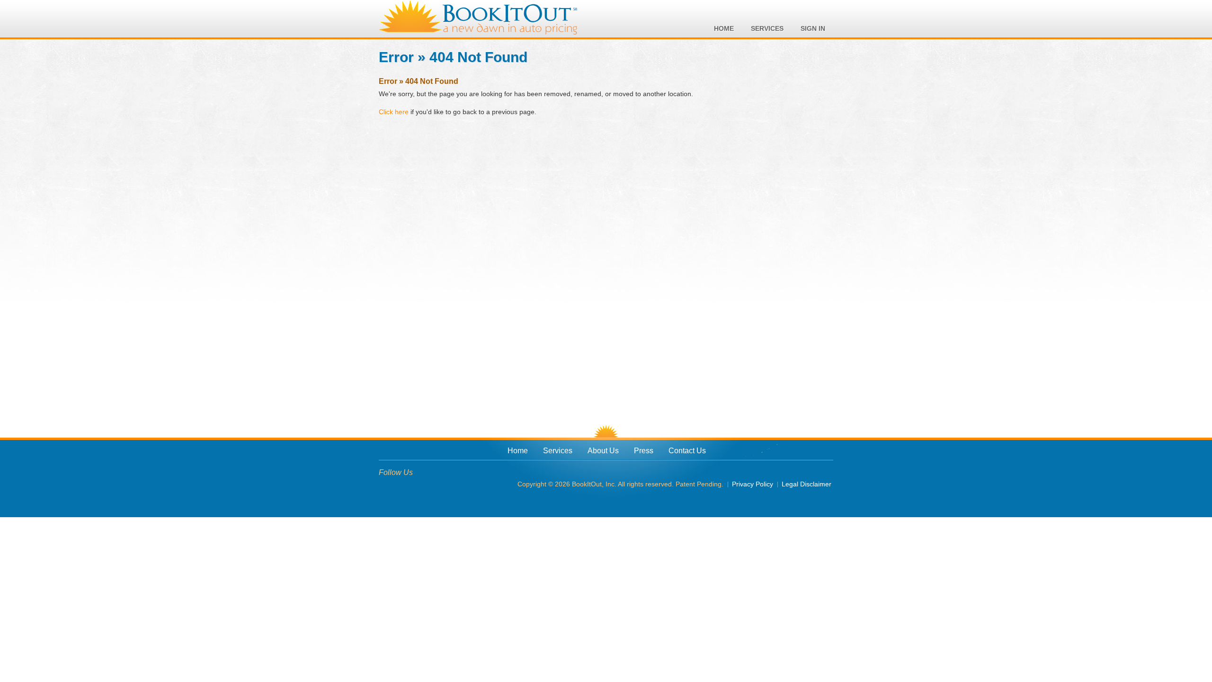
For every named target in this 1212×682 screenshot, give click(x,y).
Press (643, 451)
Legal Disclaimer (806, 484)
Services (557, 451)
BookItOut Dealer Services (478, 18)
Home (518, 451)
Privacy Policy (752, 484)
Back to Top (606, 431)
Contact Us (687, 451)
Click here (394, 112)
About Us (603, 451)
